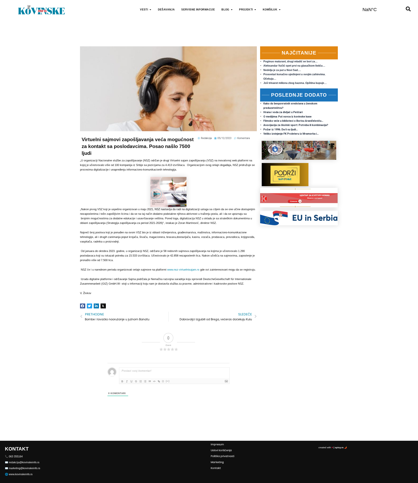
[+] (167, 381)
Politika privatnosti (222, 456)
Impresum (217, 444)
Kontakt (216, 468)
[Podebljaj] (122, 381)
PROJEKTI (246, 9)
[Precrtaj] (136, 381)
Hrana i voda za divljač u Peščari (283, 112)
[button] (82, 306)
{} (163, 381)
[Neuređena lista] (145, 381)
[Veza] (159, 381)
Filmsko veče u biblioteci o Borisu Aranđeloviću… (293, 120)
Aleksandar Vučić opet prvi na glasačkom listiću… (294, 65)
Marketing (217, 462)
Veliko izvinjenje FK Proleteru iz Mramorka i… (291, 133)
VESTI (144, 9)
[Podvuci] (131, 381)
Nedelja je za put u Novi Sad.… (282, 70)
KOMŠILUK (270, 9)
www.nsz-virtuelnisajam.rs (183, 269)
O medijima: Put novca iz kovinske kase (287, 116)
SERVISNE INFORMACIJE (198, 9)
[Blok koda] (154, 381)
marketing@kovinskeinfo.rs (24, 468)
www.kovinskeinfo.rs (20, 474)
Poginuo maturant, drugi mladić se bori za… (290, 61)
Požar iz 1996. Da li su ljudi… (280, 129)
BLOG (225, 9)
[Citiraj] (149, 381)
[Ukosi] (127, 381)
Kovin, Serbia (369, 10)
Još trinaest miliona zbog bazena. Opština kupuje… (295, 83)
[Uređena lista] (140, 381)
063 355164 (16, 456)
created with (332, 447)
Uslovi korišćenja (221, 450)
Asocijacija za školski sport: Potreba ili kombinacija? (295, 125)
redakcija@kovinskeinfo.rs (24, 462)
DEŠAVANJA (166, 9)
